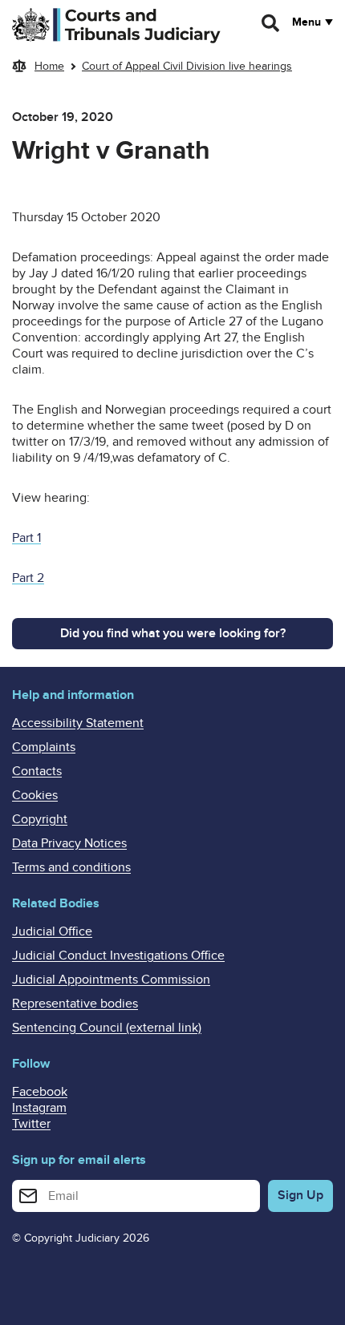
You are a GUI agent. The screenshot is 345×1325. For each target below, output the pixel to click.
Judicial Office (52, 931)
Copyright (39, 819)
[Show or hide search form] (271, 23)
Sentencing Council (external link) (106, 1028)
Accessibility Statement (78, 723)
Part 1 (26, 538)
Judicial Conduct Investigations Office (118, 955)
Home (49, 66)
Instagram (39, 1108)
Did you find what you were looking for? (173, 633)
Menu (306, 22)
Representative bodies (75, 1004)
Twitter (31, 1124)
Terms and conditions (71, 867)
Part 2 (28, 578)
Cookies (35, 795)
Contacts (37, 771)
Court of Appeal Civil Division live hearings (187, 66)
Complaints (43, 747)
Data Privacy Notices (69, 843)
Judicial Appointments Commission (111, 980)
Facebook (39, 1092)
